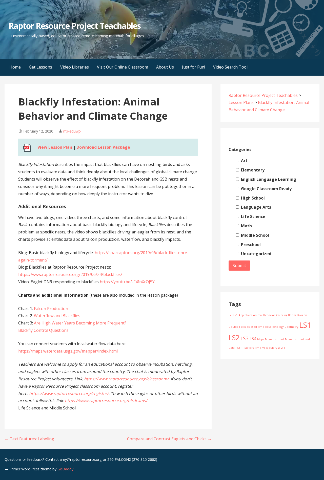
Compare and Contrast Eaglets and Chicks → (169, 439)
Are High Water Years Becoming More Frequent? (80, 323)
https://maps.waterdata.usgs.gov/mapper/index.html (68, 351)
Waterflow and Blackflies (57, 315)
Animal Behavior (264, 315)
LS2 (234, 337)
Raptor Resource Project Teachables (75, 25)
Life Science (252, 216)
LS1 (305, 325)
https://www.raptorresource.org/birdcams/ (106, 400)
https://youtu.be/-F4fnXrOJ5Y (127, 282)
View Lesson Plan (54, 147)
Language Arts (255, 207)
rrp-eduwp (72, 131)
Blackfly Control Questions (43, 330)
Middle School (254, 235)
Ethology (278, 327)
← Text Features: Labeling (29, 439)
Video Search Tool (230, 67)
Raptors (249, 348)
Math (246, 226)
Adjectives (245, 315)
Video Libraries (74, 67)
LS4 (253, 338)
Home (15, 67)
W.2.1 (281, 348)
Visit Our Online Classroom (122, 67)
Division (302, 315)
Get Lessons (40, 67)
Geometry (291, 327)
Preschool (250, 244)
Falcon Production (51, 308)
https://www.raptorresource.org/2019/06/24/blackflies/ (70, 274)
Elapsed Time (255, 327)
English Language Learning (268, 179)
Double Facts (237, 327)
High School (252, 198)
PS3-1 (239, 348)
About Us (165, 67)
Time (258, 348)
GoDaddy (65, 469)
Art (244, 160)
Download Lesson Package (103, 147)
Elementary (252, 170)
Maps (260, 339)
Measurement (274, 339)
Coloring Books (286, 315)
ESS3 (268, 327)
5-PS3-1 (233, 315)
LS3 (244, 338)
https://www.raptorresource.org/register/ (69, 393)
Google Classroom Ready (266, 188)
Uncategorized (255, 253)
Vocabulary (269, 348)
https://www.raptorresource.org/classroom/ (126, 379)
